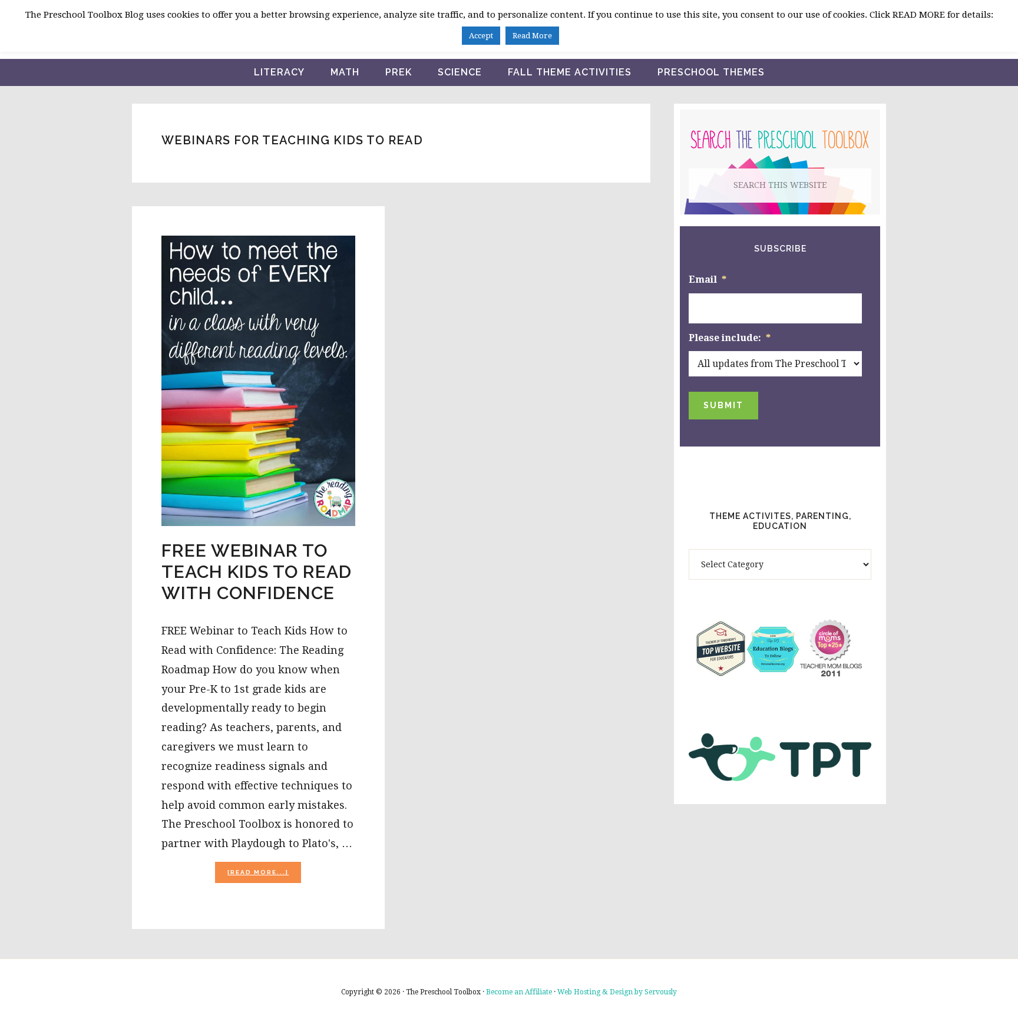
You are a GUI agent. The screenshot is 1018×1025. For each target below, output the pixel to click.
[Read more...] (264, 875)
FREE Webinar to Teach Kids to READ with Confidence (256, 571)
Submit (723, 405)
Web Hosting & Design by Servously (617, 992)
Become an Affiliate (519, 992)
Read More (532, 35)
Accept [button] (481, 35)
